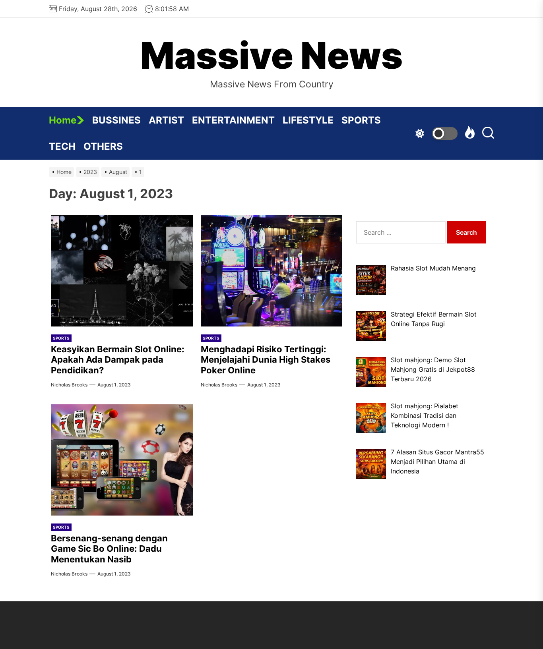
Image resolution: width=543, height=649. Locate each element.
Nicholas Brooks (69, 385)
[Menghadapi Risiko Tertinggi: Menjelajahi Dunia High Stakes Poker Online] (272, 270)
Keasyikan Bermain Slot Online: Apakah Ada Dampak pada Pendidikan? (117, 359)
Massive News (271, 55)
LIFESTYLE (308, 120)
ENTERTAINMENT (233, 120)
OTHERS (103, 146)
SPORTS (361, 120)
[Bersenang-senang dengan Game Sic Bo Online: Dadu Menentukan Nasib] (122, 460)
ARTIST (166, 120)
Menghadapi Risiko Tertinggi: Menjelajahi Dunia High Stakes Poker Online (265, 359)
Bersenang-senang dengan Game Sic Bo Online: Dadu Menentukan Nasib (109, 548)
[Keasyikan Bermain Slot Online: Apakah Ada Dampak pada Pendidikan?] (122, 270)
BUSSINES (116, 120)
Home (62, 120)
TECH (62, 146)
